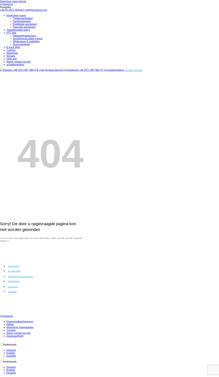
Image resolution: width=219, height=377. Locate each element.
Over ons (11, 58)
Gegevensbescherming (19, 321)
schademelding (15, 64)
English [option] (10, 353)
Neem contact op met (18, 61)
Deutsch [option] (11, 350)
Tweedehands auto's (18, 30)
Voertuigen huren (16, 15)
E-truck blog (13, 47)
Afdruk (10, 324)
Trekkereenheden (23, 18)
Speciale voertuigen (24, 27)
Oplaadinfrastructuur (24, 35)
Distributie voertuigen (25, 24)
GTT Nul (11, 32)
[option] (112, 350)
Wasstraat (12, 53)
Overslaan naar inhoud (13, 1)
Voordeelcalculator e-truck (27, 38)
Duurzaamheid (21, 44)
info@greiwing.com (36, 10)
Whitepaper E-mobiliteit (26, 41)
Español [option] (11, 356)
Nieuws (10, 56)
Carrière (11, 50)
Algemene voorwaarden (20, 327)
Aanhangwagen (22, 21)
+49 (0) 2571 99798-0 (12, 10)
